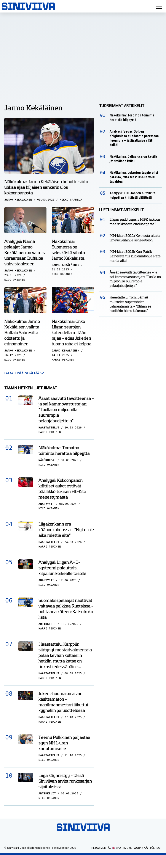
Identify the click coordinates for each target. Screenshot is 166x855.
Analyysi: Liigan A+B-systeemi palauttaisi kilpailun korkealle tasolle (62, 568)
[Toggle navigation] (158, 6)
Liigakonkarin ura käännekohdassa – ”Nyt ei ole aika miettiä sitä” (66, 530)
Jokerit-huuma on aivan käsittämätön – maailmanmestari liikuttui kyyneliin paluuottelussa (63, 702)
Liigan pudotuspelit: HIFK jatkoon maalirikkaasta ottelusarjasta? (135, 221)
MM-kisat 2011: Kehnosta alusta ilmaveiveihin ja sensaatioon (135, 238)
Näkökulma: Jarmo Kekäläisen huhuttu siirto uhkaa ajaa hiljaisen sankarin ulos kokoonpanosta (46, 187)
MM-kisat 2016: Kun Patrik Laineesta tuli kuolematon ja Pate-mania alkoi (135, 256)
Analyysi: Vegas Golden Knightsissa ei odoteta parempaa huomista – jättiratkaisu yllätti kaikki (134, 138)
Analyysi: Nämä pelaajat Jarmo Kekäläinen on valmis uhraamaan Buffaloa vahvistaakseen (24, 252)
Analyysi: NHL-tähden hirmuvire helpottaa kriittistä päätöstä (133, 195)
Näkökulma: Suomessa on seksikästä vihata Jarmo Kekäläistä (68, 249)
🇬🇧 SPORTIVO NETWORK (126, 847)
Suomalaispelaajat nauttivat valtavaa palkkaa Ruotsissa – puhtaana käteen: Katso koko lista (65, 609)
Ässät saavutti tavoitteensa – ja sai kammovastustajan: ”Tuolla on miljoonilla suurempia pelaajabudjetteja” (66, 409)
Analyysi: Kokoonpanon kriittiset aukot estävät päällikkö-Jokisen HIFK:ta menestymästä (62, 488)
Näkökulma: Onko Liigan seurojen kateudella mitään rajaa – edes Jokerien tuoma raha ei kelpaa (71, 332)
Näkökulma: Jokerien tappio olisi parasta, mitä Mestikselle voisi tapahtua (134, 177)
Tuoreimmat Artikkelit (121, 105)
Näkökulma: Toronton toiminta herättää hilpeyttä (64, 450)
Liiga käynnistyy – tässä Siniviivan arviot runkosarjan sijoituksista (65, 781)
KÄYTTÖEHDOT (153, 847)
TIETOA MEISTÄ (100, 847)
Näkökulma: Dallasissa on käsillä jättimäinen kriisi (133, 158)
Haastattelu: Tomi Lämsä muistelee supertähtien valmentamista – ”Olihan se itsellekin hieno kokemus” (130, 304)
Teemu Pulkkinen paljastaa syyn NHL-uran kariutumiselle (64, 743)
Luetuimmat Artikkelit (121, 209)
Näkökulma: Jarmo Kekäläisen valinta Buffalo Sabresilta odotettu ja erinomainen (22, 332)
